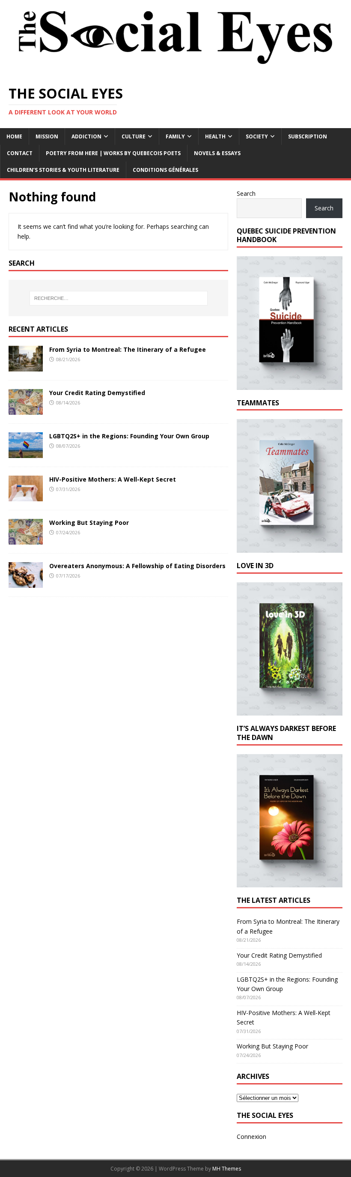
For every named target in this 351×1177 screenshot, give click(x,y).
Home (14, 136)
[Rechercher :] (118, 298)
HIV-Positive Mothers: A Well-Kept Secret (112, 479)
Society (257, 136)
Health (215, 136)
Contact (20, 153)
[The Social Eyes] (175, 71)
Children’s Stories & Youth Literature (63, 170)
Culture (134, 136)
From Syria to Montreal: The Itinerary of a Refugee (127, 349)
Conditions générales (165, 170)
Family (175, 136)
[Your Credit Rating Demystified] (26, 410)
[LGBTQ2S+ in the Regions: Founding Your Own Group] (26, 453)
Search (246, 193)
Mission (47, 136)
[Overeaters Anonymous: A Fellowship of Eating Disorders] (26, 583)
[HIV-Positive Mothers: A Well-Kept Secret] (26, 496)
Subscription (307, 136)
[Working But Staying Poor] (26, 540)
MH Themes (226, 1168)
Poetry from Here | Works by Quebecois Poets (113, 153)
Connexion (251, 1136)
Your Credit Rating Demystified (97, 393)
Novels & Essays (217, 153)
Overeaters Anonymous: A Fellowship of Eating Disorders (137, 566)
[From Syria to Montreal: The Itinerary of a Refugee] (26, 366)
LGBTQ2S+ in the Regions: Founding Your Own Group (129, 436)
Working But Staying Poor (89, 522)
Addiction (86, 136)
